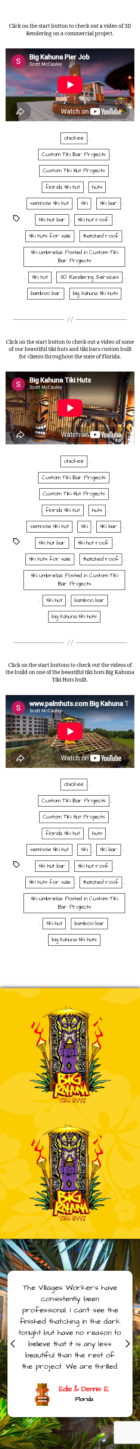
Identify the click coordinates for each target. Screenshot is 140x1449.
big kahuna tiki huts (95, 293)
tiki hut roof (93, 220)
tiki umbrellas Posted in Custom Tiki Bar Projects (74, 256)
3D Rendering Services (89, 277)
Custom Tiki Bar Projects (74, 154)
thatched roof (101, 236)
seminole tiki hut (49, 203)
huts (97, 187)
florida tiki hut (63, 187)
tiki (84, 203)
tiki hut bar (52, 220)
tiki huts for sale (50, 236)
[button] (127, 1344)
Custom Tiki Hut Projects (74, 171)
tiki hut (40, 277)
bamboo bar (45, 293)
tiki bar (108, 203)
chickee (74, 138)
